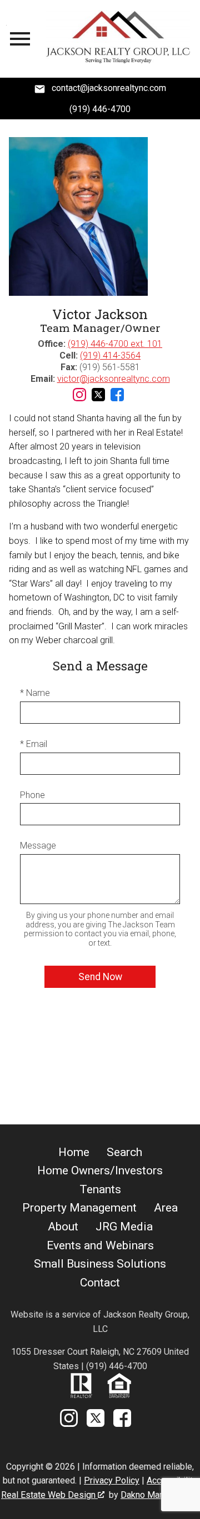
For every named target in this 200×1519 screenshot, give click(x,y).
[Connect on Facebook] (117, 398)
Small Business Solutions (100, 1263)
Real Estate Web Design (49, 1495)
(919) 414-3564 (110, 355)
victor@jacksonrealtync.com (113, 379)
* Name (35, 693)
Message (38, 845)
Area (166, 1207)
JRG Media (124, 1226)
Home (73, 1152)
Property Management (79, 1207)
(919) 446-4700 (100, 109)
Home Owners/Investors (100, 1170)
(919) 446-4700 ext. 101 (115, 344)
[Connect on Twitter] (98, 398)
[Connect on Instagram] (79, 398)
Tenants (100, 1189)
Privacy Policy (111, 1480)
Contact (100, 1282)
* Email (33, 744)
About (63, 1226)
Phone (32, 795)
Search (124, 1152)
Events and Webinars (100, 1245)
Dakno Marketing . (159, 1495)
